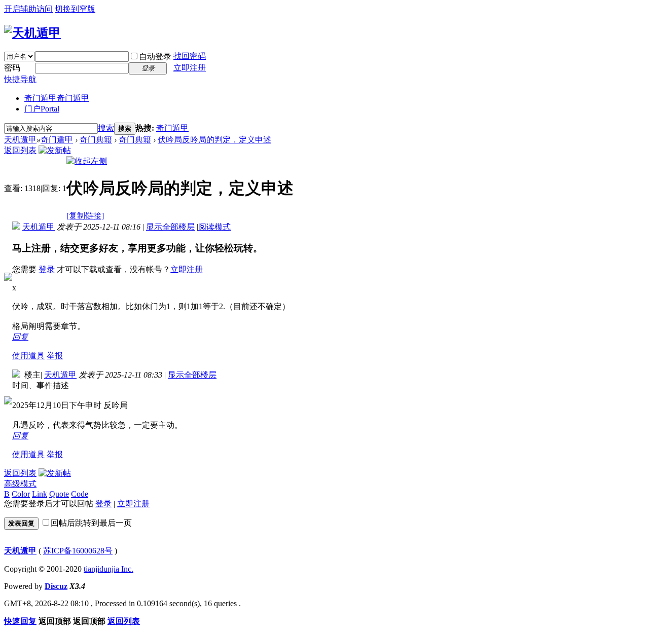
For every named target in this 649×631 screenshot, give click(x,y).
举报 (55, 355)
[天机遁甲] (32, 33)
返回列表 (20, 150)
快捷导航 (20, 79)
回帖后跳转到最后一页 (91, 522)
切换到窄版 (75, 9)
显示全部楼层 (170, 226)
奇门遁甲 (56, 98)
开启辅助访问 (28, 9)
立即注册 (189, 67)
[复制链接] (85, 215)
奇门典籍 (96, 139)
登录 (47, 269)
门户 (41, 108)
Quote (59, 494)
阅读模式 (214, 226)
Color (21, 494)
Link (39, 494)
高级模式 (20, 483)
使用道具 (28, 355)
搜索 (106, 128)
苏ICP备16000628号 (78, 550)
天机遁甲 (20, 139)
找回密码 (189, 56)
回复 (20, 336)
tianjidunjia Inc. (108, 569)
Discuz (56, 586)
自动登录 (155, 56)
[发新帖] (55, 150)
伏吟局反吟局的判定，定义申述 (214, 139)
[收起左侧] (86, 161)
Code (79, 494)
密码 (12, 67)
